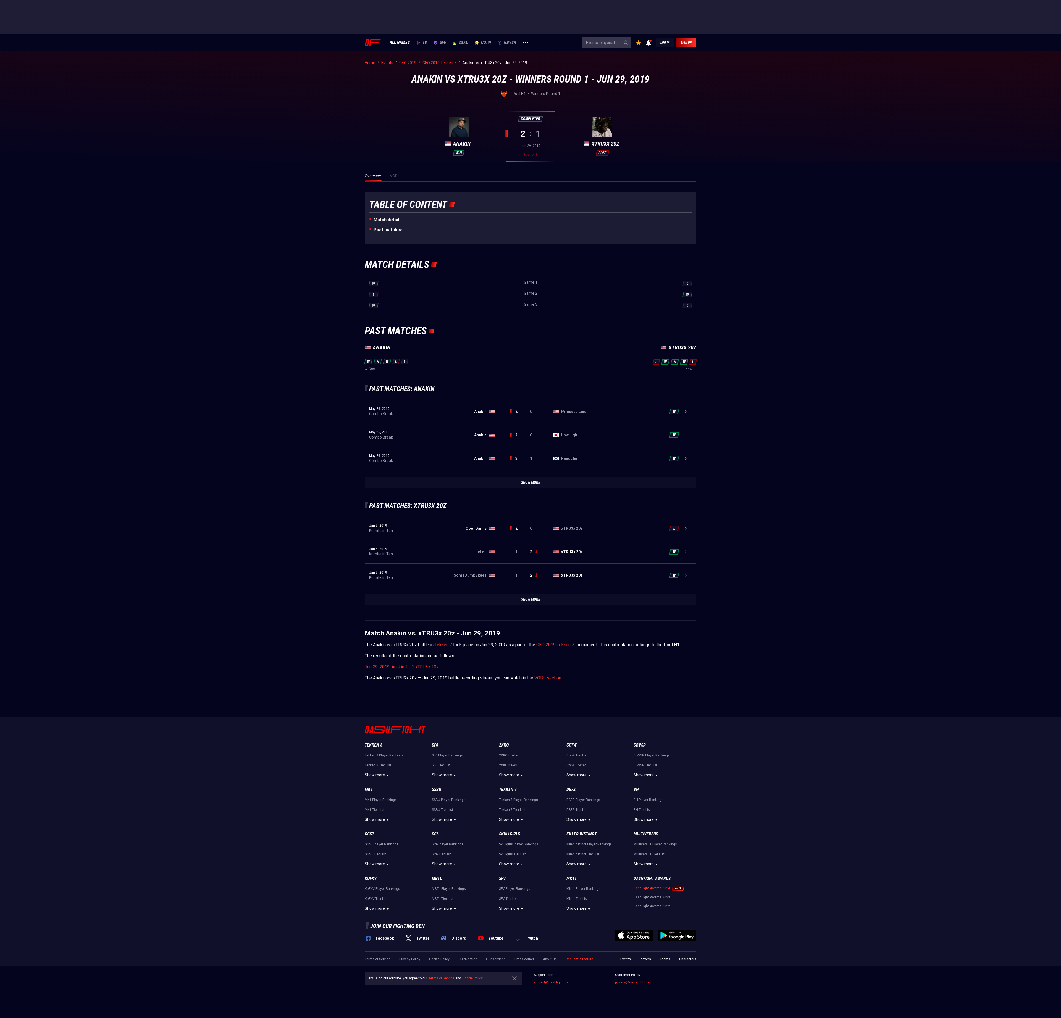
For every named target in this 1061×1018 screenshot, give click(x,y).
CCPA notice (467, 959)
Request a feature (579, 959)
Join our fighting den (397, 926)
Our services (496, 959)
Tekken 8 (373, 745)
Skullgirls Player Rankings (518, 844)
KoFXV (371, 878)
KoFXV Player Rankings (382, 889)
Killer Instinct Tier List (582, 854)
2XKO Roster (509, 755)
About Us (550, 959)
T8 (424, 42)
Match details (388, 219)
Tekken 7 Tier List (512, 810)
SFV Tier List (508, 899)
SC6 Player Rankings (447, 844)
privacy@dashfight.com (633, 982)
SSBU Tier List (442, 810)
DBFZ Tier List (577, 810)
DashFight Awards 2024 (652, 888)
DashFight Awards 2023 (652, 897)
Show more (375, 775)
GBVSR (510, 42)
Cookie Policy (439, 959)
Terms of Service (377, 959)
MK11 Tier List (577, 899)
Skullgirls (509, 834)
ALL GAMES (400, 42)
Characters (687, 959)
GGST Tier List (375, 854)
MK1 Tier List (374, 810)
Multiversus (646, 834)
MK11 (571, 878)
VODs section (547, 678)
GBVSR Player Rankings (652, 755)
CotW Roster (576, 765)
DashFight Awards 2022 (652, 906)
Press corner (524, 959)
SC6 (435, 834)
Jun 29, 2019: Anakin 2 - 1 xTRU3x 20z (402, 666)
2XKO (463, 42)
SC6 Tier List (441, 854)
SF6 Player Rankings (447, 755)
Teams (665, 959)
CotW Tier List (577, 755)
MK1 (369, 789)
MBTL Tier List (442, 899)
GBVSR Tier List (645, 765)
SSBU (436, 789)
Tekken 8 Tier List (378, 765)
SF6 (443, 42)
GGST (369, 834)
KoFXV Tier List (376, 899)
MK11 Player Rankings (583, 889)
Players (645, 959)
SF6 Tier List (441, 765)
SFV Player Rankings (514, 889)
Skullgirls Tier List (512, 854)
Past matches (388, 229)
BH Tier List (642, 810)
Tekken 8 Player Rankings (384, 755)
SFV (502, 878)
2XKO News (508, 765)
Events (625, 959)
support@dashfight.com (552, 982)
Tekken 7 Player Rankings (518, 800)
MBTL (437, 878)
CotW (486, 42)
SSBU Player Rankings (449, 800)
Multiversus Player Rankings (655, 844)
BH (636, 789)
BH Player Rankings (648, 800)
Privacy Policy (409, 959)
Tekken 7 (443, 644)
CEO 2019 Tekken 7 (555, 644)
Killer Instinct (581, 834)
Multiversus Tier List (649, 854)
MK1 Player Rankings (381, 800)
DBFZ (571, 789)
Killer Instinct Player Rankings (589, 844)
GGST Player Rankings (381, 844)
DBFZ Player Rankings (583, 800)
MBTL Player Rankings (449, 889)
